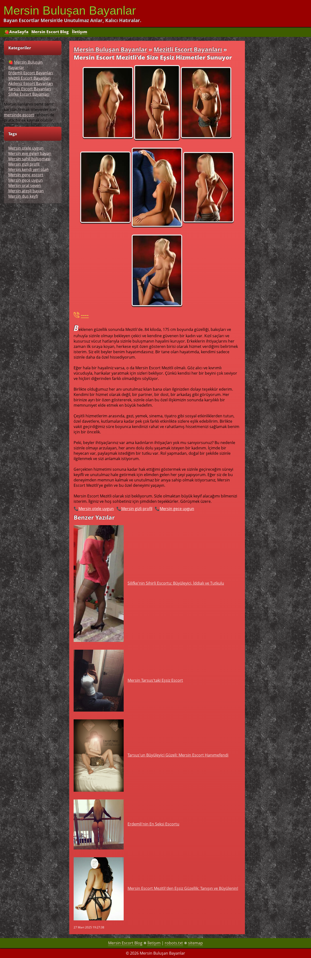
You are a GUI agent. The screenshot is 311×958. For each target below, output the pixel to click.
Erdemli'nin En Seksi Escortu (153, 824)
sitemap (195, 943)
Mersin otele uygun (96, 508)
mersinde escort (19, 115)
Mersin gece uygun (177, 508)
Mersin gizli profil (136, 508)
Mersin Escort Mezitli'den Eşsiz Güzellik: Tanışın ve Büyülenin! (183, 888)
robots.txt (174, 943)
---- (85, 315)
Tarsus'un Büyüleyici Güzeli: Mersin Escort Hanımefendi (178, 755)
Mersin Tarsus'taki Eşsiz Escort (155, 680)
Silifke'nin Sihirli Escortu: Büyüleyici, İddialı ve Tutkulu (176, 583)
